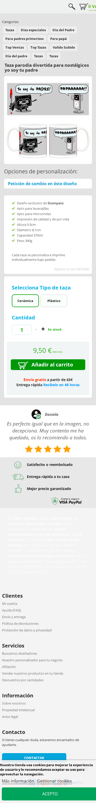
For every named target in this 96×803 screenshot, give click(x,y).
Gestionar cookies (54, 781)
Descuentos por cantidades (23, 680)
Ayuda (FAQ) (11, 610)
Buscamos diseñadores (19, 653)
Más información (18, 781)
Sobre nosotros (14, 703)
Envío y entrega (14, 617)
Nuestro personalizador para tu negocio (32, 660)
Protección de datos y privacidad (27, 630)
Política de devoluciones (20, 623)
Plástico (53, 300)
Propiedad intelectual (18, 710)
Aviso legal (10, 716)
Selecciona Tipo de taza (42, 287)
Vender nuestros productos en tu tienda (32, 673)
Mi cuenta (9, 603)
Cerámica (25, 300)
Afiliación (9, 666)
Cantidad (23, 317)
